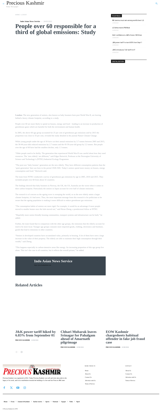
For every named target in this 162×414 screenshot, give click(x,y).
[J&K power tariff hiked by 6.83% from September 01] (35, 309)
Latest (24, 15)
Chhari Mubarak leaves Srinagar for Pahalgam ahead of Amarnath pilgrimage (78, 337)
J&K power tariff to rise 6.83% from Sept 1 (127, 42)
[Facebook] (4, 387)
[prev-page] (17, 352)
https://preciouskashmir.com (42, 265)
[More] (97, 106)
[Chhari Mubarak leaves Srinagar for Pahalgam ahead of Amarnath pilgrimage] (81, 309)
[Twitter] (11, 387)
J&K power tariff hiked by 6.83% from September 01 (35, 333)
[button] (156, 3)
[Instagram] (24, 387)
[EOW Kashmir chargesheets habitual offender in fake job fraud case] (126, 309)
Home (17, 15)
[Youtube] (17, 387)
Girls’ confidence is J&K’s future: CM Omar (127, 35)
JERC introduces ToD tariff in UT (123, 50)
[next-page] (21, 352)
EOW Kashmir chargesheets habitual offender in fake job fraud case (125, 337)
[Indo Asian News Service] (17, 21)
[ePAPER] (129, 79)
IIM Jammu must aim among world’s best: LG (128, 20)
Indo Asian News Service (30, 21)
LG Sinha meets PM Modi (121, 28)
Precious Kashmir (22, 340)
